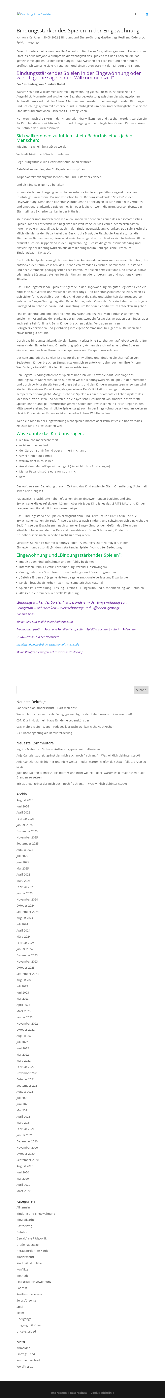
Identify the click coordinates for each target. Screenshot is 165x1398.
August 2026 (24, 800)
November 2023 (27, 961)
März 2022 (23, 1060)
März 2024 (23, 936)
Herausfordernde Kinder (33, 1251)
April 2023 (23, 1005)
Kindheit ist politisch (30, 1263)
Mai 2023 (22, 998)
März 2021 (23, 1122)
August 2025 (24, 850)
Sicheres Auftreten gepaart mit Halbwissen (71, 749)
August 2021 (24, 1091)
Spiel (19, 42)
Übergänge (32, 42)
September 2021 (27, 1085)
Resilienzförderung (131, 37)
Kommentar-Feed (28, 1360)
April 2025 (23, 874)
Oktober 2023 (25, 967)
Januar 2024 (24, 949)
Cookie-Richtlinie (102, 1393)
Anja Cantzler (31, 37)
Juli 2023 (22, 986)
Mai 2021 (22, 1110)
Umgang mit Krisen (29, 1325)
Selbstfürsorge (26, 1300)
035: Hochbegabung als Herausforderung (44, 733)
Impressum (59, 1393)
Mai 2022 (22, 1054)
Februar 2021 (25, 1129)
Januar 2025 (24, 893)
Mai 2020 (22, 1178)
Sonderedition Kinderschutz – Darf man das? (46, 708)
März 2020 (23, 1191)
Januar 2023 (24, 1017)
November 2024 (27, 899)
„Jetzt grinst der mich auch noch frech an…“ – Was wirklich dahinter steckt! (89, 755)
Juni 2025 (22, 862)
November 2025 (27, 837)
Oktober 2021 (25, 1079)
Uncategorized (26, 1331)
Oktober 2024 (25, 905)
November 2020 (27, 1147)
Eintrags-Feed (25, 1354)
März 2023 (23, 1011)
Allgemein (23, 1207)
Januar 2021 (24, 1135)
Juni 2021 (22, 1104)
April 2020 (23, 1185)
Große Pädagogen (28, 1245)
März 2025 (23, 881)
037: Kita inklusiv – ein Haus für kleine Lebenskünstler (52, 720)
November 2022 (27, 1023)
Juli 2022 (22, 1042)
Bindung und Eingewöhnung (80, 37)
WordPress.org (26, 1366)
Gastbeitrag (109, 37)
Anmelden (23, 1348)
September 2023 (27, 974)
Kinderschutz (25, 1257)
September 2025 (27, 843)
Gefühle (21, 1232)
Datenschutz (78, 1393)
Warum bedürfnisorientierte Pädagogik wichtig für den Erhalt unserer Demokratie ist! (74, 714)
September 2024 (27, 912)
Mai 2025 (22, 868)
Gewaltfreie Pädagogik (31, 1238)
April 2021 (23, 1116)
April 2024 (23, 930)
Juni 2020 (22, 1172)
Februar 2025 (25, 887)
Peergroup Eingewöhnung (34, 1282)
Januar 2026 (24, 825)
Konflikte (22, 1269)
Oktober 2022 (25, 1029)
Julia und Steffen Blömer (33, 773)
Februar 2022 (25, 1067)
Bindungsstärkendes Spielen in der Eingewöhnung (77, 30)
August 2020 (24, 1166)
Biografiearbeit (26, 1220)
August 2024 (24, 918)
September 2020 (27, 1160)
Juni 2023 (22, 992)
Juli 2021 (22, 1098)
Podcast (21, 1288)
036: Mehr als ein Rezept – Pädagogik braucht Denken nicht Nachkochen (65, 727)
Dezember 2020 (27, 1141)
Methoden (23, 1276)
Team (20, 1313)
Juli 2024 (22, 924)
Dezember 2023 (27, 955)
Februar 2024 (25, 943)
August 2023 (24, 980)
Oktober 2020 (25, 1154)
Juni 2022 (22, 1048)
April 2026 (23, 812)
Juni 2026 (22, 806)
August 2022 (24, 1036)
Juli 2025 (22, 856)
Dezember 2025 (27, 831)
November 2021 (27, 1073)
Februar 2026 (25, 819)
